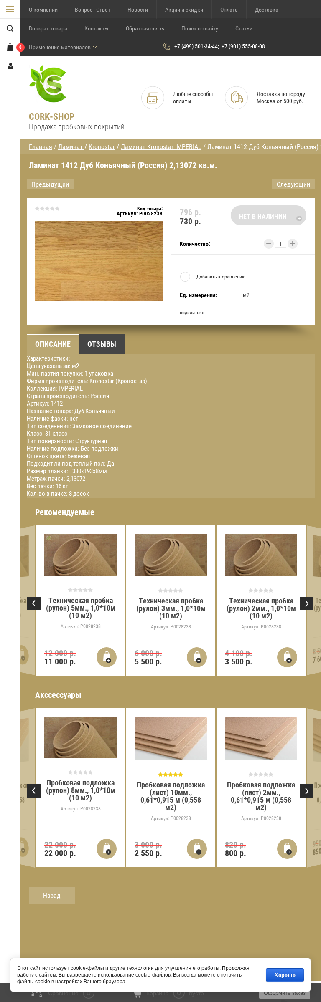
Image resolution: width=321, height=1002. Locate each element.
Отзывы (101, 344)
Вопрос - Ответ (92, 9)
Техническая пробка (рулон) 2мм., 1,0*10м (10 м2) (261, 608)
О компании (43, 9)
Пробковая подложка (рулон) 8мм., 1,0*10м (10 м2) (80, 790)
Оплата (229, 9)
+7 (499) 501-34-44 (196, 46)
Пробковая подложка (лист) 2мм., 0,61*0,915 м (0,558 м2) (261, 796)
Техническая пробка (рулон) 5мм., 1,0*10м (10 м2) (80, 608)
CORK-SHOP (52, 116)
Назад (52, 895)
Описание (53, 344)
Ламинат (71, 147)
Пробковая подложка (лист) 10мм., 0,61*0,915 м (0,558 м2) (171, 796)
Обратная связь (145, 28)
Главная (40, 147)
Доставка (266, 9)
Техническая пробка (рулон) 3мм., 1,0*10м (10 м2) (171, 608)
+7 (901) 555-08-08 (243, 46)
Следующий (293, 184)
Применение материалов (60, 47)
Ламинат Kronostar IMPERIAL (161, 147)
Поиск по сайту (199, 28)
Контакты (96, 28)
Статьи (243, 28)
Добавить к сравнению (220, 277)
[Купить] (21, 655)
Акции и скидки (184, 9)
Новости (137, 9)
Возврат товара (48, 28)
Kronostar (102, 147)
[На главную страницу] (47, 84)
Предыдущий (50, 184)
